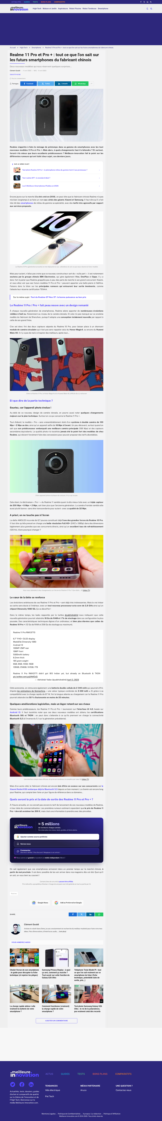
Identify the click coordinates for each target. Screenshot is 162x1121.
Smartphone (103, 8)
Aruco (83, 1090)
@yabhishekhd (71, 615)
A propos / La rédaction (92, 1114)
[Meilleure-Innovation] (19, 8)
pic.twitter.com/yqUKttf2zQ (25, 676)
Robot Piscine (75, 8)
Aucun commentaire (18, 78)
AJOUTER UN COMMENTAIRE (56, 1021)
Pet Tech (49, 1096)
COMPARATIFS (59, 2)
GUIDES (27, 2)
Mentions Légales (49, 1114)
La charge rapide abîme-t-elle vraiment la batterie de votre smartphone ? (22, 1009)
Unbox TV (86, 590)
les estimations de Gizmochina (31, 691)
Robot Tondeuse (89, 8)
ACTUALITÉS (16, 2)
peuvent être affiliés (66, 881)
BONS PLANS (46, 2)
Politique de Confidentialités (69, 1114)
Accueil (13, 48)
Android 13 (15, 712)
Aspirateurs (63, 8)
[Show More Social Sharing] (91, 83)
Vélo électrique (52, 1090)
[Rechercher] (151, 8)
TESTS (35, 2)
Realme (14, 893)
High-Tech (37, 8)
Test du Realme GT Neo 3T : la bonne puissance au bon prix (58, 297)
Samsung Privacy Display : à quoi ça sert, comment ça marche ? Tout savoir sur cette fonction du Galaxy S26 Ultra (56, 974)
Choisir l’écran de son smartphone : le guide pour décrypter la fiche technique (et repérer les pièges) (24, 972)
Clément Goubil (31, 924)
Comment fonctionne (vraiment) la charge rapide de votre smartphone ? (55, 1009)
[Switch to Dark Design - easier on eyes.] (147, 9)
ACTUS (49, 1073)
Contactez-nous (123, 1090)
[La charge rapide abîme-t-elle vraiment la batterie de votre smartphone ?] (24, 994)
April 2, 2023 (73, 680)
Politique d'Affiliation (112, 1114)
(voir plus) (62, 931)
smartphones (27, 203)
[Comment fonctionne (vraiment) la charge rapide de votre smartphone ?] (56, 994)
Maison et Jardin (50, 8)
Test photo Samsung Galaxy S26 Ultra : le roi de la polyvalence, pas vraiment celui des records (88, 1009)
